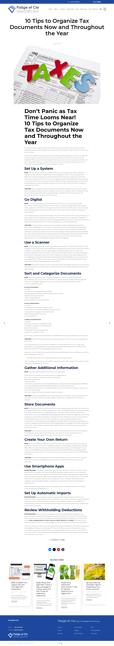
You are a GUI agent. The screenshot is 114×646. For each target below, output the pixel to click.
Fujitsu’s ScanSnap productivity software (46, 261)
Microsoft (47, 421)
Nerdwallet (57, 335)
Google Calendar (42, 481)
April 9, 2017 (74, 596)
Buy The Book (93, 9)
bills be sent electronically (70, 234)
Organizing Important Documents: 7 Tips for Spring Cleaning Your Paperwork (69, 588)
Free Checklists (95, 630)
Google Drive (35, 423)
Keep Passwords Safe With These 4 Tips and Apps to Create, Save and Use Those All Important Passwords (44, 589)
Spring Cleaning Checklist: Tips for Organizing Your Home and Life (93, 586)
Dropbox (32, 208)
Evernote (40, 208)
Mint (85, 352)
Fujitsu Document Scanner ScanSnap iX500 (57, 257)
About (56, 9)
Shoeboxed (34, 210)
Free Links (94, 633)
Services (62, 9)
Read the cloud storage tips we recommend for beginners (61, 414)
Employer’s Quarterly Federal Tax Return (44, 386)
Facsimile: (15, 630)
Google (40, 421)
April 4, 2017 (99, 591)
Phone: (15, 627)
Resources (83, 9)
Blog (77, 9)
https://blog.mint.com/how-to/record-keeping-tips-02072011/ (67, 384)
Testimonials (70, 9)
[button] (14, 601)
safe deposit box (51, 412)
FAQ (92, 627)
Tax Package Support (59, 219)
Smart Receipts (52, 476)
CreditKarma (76, 445)
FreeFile (47, 450)
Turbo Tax (58, 443)
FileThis (79, 501)
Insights (76, 630)
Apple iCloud (72, 423)
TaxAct (69, 445)
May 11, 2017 (49, 598)
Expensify (60, 472)
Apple (52, 421)
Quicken (79, 352)
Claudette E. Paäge (58, 540)
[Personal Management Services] (23, 9)
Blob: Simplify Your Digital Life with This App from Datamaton (19, 586)
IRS (41, 284)
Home (50, 9)
